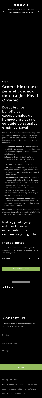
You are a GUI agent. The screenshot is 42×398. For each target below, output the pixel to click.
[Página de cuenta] (7, 22)
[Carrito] (40, 22)
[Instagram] (14, 5)
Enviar (21, 367)
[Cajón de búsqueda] (38, 22)
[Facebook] (17, 5)
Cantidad (6, 258)
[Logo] (21, 21)
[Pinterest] (24, 5)
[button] (21, 276)
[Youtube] (21, 5)
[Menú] (3, 21)
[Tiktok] (27, 5)
